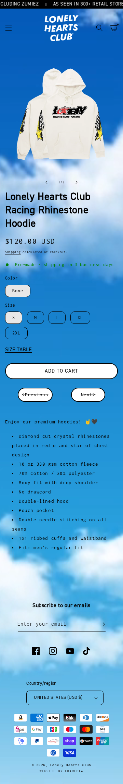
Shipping (13, 252)
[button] (8, 27)
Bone (17, 290)
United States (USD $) (58, 697)
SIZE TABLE (18, 349)
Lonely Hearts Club (71, 765)
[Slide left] (46, 182)
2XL (16, 333)
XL (80, 317)
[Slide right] (76, 182)
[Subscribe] (102, 624)
